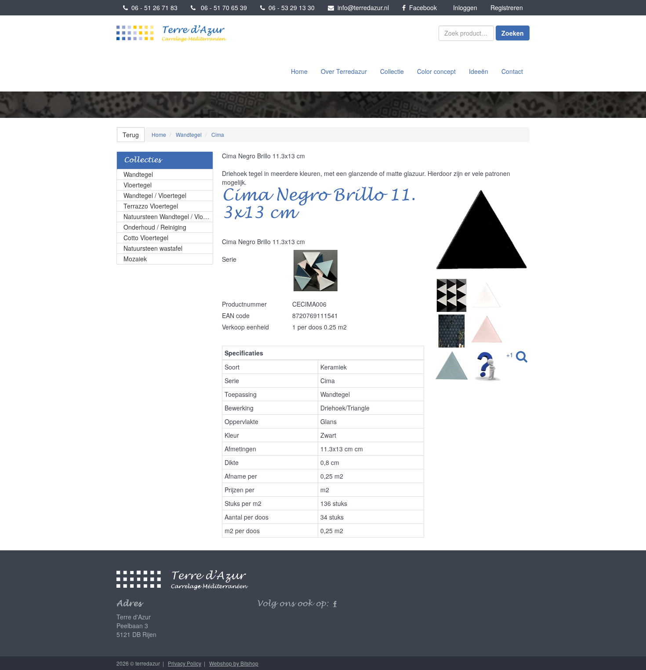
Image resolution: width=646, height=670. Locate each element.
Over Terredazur (344, 71)
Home (299, 71)
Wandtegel (138, 174)
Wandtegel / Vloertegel (154, 195)
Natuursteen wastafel (152, 248)
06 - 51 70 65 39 (221, 7)
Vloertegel (137, 184)
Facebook (421, 7)
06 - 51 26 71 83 (153, 7)
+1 (509, 354)
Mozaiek (135, 258)
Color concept (436, 71)
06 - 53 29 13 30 (290, 7)
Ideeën (478, 71)
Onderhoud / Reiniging (154, 227)
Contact (512, 71)
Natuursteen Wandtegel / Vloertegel (168, 216)
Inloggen (465, 7)
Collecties (142, 160)
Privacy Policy (184, 663)
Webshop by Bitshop (233, 663)
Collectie (392, 71)
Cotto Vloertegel (145, 237)
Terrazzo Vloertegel (150, 205)
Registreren (506, 7)
